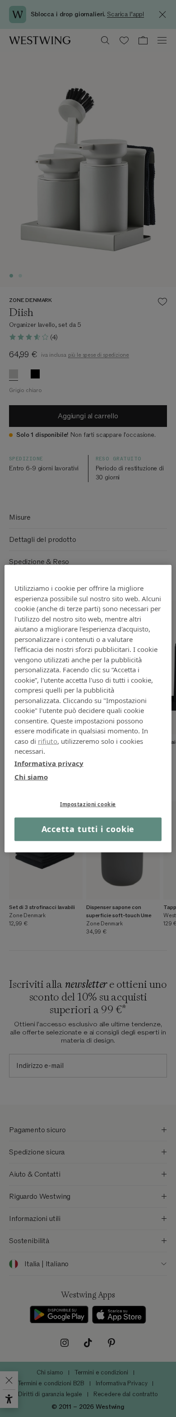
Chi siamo (31, 776)
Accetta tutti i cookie (88, 828)
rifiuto (47, 740)
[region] (88, 708)
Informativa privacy (48, 762)
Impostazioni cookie (88, 803)
